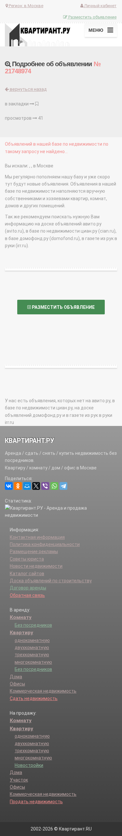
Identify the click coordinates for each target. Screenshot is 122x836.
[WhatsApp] (54, 486)
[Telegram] (63, 486)
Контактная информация (37, 537)
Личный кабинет (99, 5)
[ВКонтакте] (9, 486)
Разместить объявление (91, 17)
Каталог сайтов (27, 573)
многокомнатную (33, 662)
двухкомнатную (32, 647)
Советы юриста (27, 559)
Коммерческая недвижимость (43, 691)
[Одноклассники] (18, 486)
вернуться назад (28, 89)
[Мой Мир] (27, 486)
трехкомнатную (32, 654)
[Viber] (45, 486)
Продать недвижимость (36, 801)
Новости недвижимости (36, 566)
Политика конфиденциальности (45, 544)
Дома (16, 676)
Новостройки (29, 765)
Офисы (17, 683)
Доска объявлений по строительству (51, 580)
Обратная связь (27, 595)
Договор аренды (28, 587)
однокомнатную (32, 640)
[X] (36, 486)
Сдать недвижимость (34, 698)
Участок (19, 779)
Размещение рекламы (34, 551)
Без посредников (33, 625)
